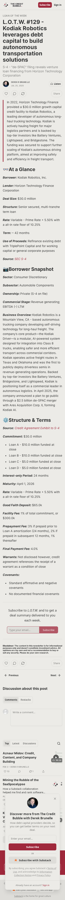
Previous (13, 675)
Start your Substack (26, 889)
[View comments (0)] (14, 93)
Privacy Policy (43, 875)
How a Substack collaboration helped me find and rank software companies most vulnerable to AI (23, 790)
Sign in (58, 4)
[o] (56, 757)
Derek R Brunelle (20, 82)
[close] (55, 798)
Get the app (46, 889)
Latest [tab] (15, 743)
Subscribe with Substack (35, 860)
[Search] (58, 743)
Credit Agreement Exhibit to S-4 (37, 428)
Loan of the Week (15, 15)
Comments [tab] (11, 699)
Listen (57, 83)
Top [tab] (7, 743)
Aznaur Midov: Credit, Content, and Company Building (19, 757)
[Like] (6, 93)
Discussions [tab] (29, 743)
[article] (32, 762)
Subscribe (45, 4)
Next (53, 675)
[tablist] (18, 699)
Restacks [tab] (26, 699)
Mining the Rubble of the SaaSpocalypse (21, 782)
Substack (18, 896)
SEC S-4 (20, 259)
